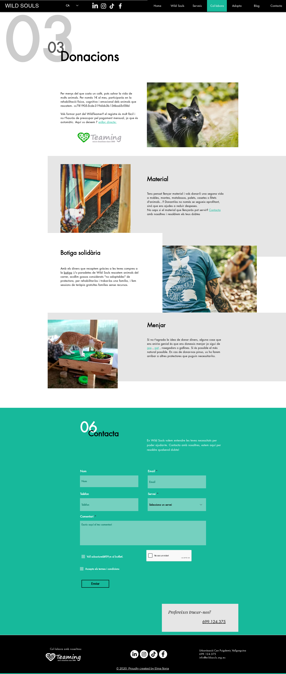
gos (149, 348)
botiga (68, 272)
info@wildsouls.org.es (212, 657)
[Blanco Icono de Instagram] (103, 6)
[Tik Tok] (111, 6)
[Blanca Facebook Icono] (120, 6)
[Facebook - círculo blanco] (163, 654)
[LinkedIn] (95, 6)
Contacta (215, 210)
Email (151, 471)
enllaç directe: (107, 122)
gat (156, 348)
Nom (83, 471)
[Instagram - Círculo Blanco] (144, 654)
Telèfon (84, 493)
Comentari (87, 516)
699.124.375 (214, 621)
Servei (152, 493)
